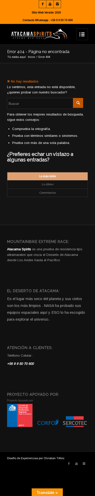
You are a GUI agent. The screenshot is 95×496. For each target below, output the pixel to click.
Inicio (31, 56)
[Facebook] (42, 4)
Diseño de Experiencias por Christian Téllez (35, 458)
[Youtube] (49, 4)
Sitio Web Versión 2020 (46, 12)
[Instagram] (57, 4)
